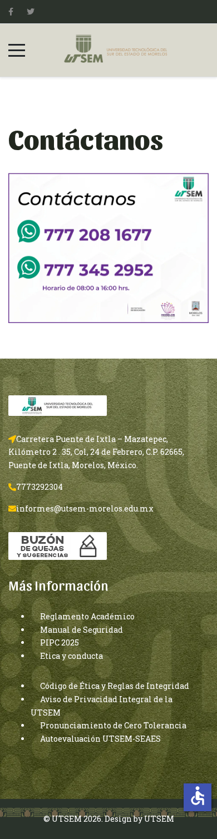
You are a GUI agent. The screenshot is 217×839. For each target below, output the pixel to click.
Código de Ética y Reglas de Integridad (114, 686)
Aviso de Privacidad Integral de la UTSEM (101, 706)
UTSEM (159, 818)
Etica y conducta (71, 656)
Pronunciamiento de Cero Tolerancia (113, 725)
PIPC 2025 (59, 642)
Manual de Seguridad (81, 629)
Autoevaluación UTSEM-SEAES (100, 738)
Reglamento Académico (87, 616)
